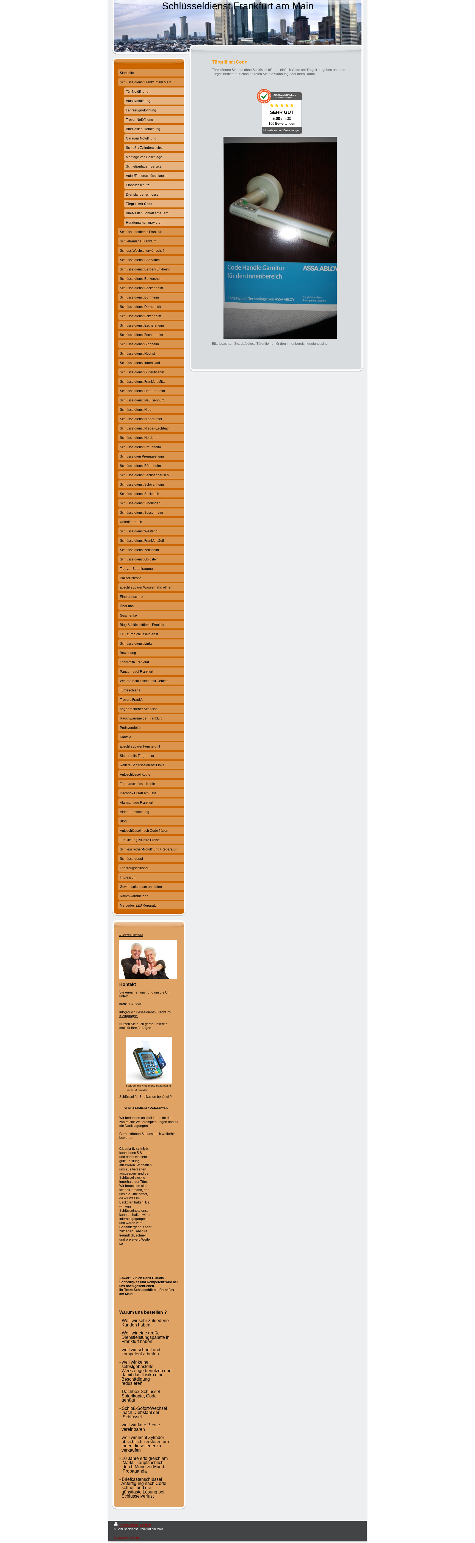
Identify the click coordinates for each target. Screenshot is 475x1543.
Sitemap (145, 1524)
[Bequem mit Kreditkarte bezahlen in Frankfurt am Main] (149, 1060)
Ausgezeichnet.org (126, 1537)
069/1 (123, 1004)
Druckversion (129, 1524)
